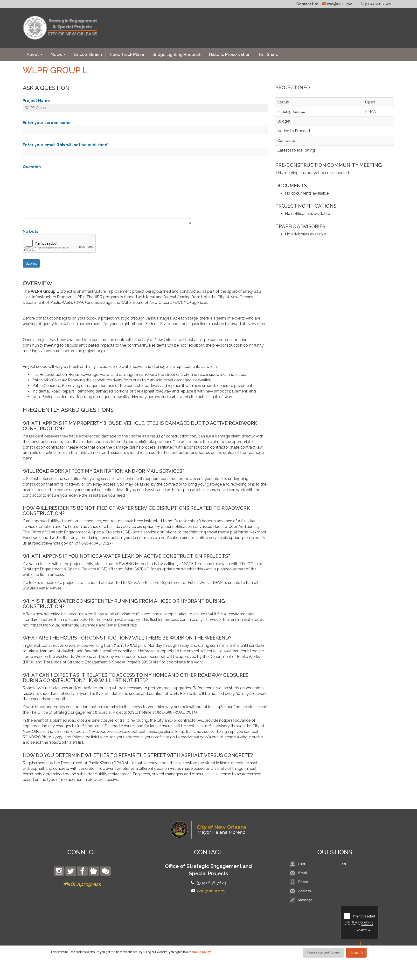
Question (32, 167)
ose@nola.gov (339, 4)
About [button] (33, 54)
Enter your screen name (47, 122)
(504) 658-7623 (377, 4)
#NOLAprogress (82, 884)
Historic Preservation (229, 54)
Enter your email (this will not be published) (66, 145)
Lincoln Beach (88, 54)
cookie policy (201, 952)
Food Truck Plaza (127, 54)
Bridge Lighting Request (177, 54)
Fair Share (268, 54)
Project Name (36, 100)
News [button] (57, 54)
